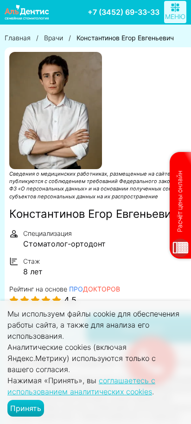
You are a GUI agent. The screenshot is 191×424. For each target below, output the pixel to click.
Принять (25, 408)
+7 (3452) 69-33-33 (123, 12)
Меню (175, 16)
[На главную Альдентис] (27, 12)
